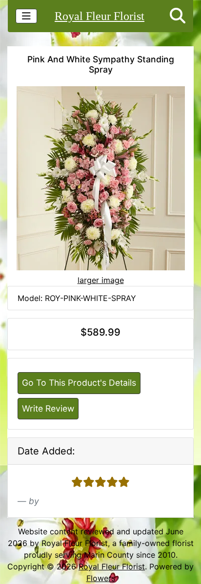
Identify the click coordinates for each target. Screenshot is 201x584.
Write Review (48, 408)
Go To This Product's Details (79, 382)
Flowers (100, 578)
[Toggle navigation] (26, 16)
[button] (177, 16)
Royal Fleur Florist (99, 16)
